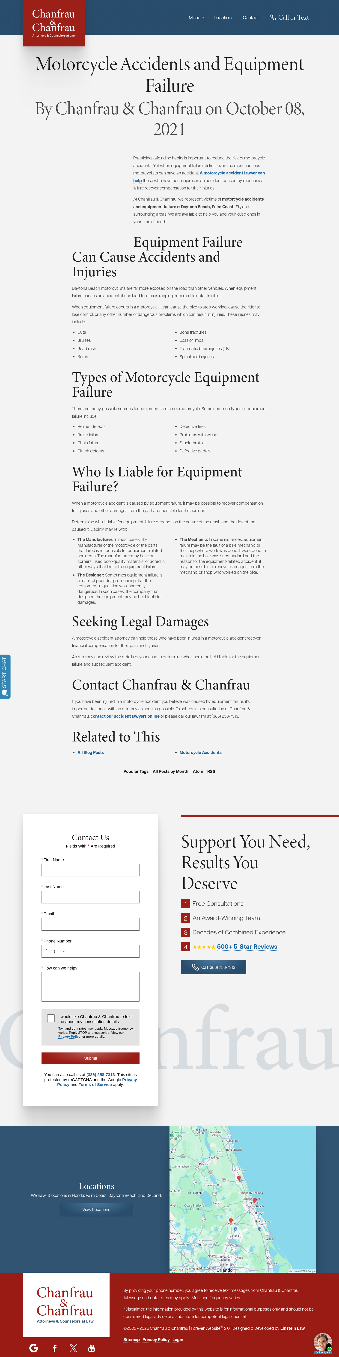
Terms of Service (95, 1084)
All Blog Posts (90, 752)
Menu (194, 17)
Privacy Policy (69, 1036)
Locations (224, 17)
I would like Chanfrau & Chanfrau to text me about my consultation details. (95, 1026)
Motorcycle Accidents (201, 752)
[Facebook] (55, 1348)
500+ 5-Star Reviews (247, 946)
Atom (198, 771)
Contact (251, 17)
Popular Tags (136, 771)
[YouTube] (91, 1348)
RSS (211, 771)
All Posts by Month (170, 771)
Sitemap (131, 1339)
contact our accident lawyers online (125, 716)
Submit (90, 1058)
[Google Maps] (33, 1348)
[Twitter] (73, 1348)
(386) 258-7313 (100, 1074)
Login (177, 1339)
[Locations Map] (243, 1199)
